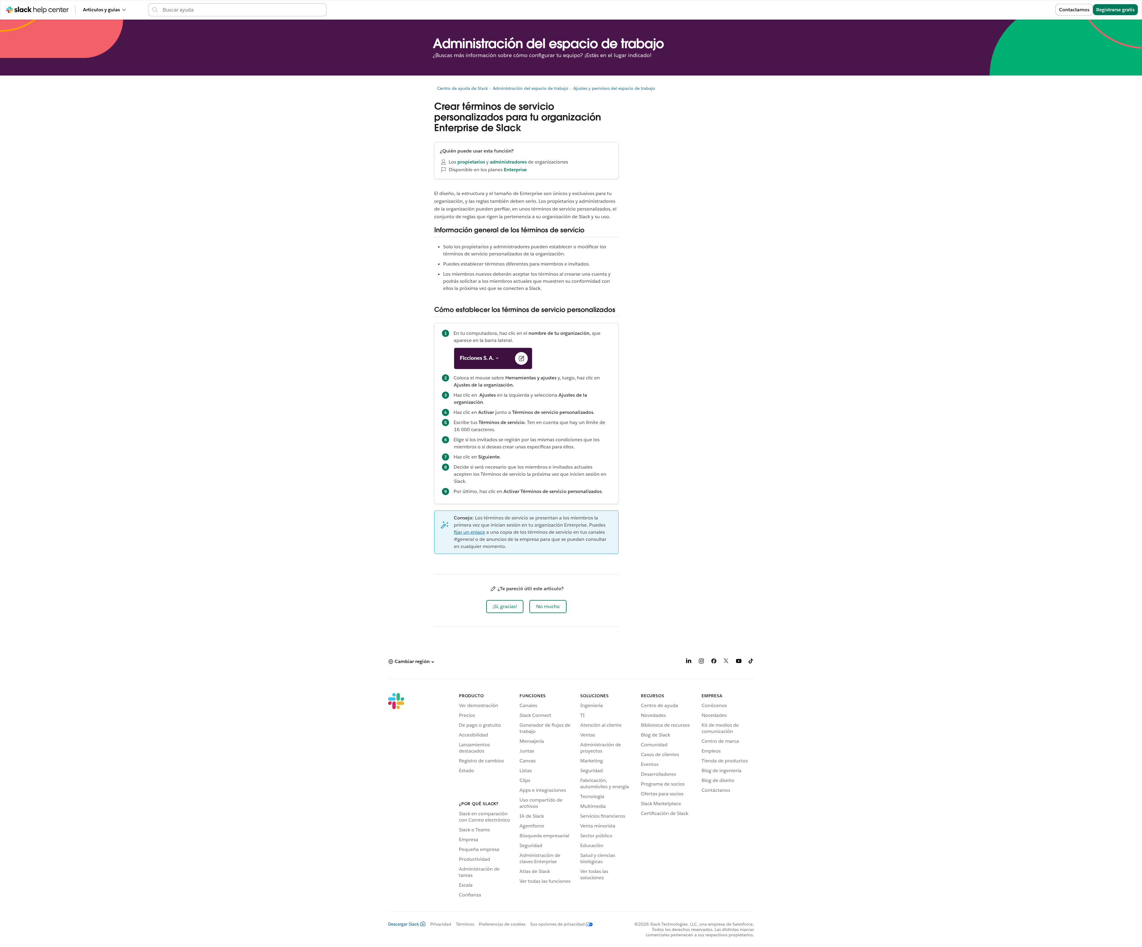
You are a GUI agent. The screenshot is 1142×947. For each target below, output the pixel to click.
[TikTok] (751, 662)
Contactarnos (1074, 10)
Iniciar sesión (1033, 10)
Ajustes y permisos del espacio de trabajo (614, 88)
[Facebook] (713, 662)
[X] (726, 662)
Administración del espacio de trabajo (530, 88)
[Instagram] (701, 662)
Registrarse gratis (1115, 10)
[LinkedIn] (688, 662)
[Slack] (396, 796)
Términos (465, 924)
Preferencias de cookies (502, 924)
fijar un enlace (469, 532)
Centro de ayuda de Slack (462, 88)
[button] (504, 606)
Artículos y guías (101, 10)
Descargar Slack (403, 924)
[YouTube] (738, 662)
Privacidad (440, 924)
